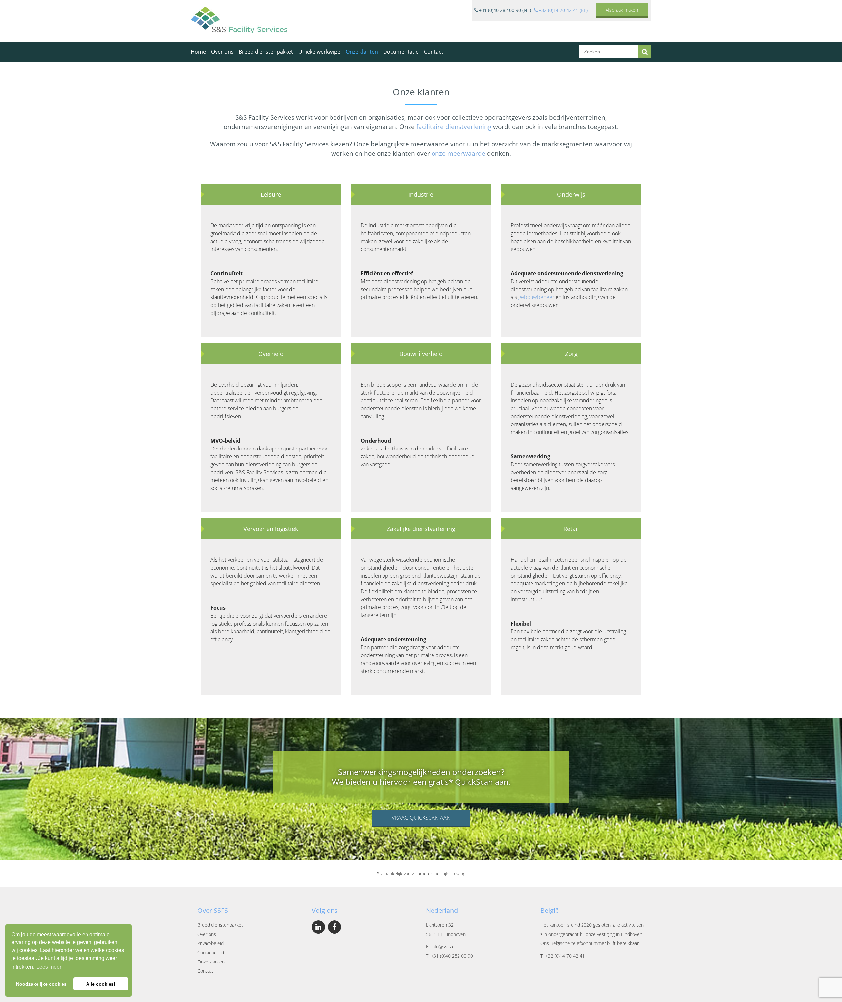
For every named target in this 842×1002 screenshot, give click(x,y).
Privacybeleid (210, 943)
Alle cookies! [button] (100, 984)
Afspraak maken (622, 10)
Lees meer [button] (49, 967)
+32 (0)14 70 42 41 (565, 956)
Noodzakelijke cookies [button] (41, 984)
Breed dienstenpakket (266, 51)
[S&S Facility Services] (239, 21)
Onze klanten (362, 51)
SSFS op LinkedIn (318, 927)
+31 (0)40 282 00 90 (452, 956)
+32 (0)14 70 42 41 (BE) (563, 10)
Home (198, 51)
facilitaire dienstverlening (453, 126)
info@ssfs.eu (444, 946)
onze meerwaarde (458, 153)
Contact (433, 51)
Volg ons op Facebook (334, 927)
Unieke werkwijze (319, 51)
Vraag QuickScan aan (421, 817)
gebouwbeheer (536, 297)
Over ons (222, 51)
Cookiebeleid (210, 952)
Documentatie (401, 51)
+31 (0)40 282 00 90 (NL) (505, 10)
